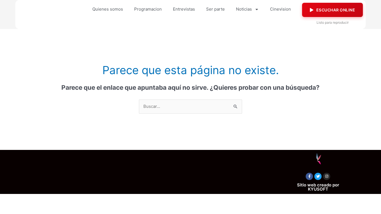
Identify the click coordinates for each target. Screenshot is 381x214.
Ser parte (215, 9)
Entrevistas (184, 9)
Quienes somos (107, 9)
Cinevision (280, 9)
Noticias (244, 9)
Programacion (148, 9)
